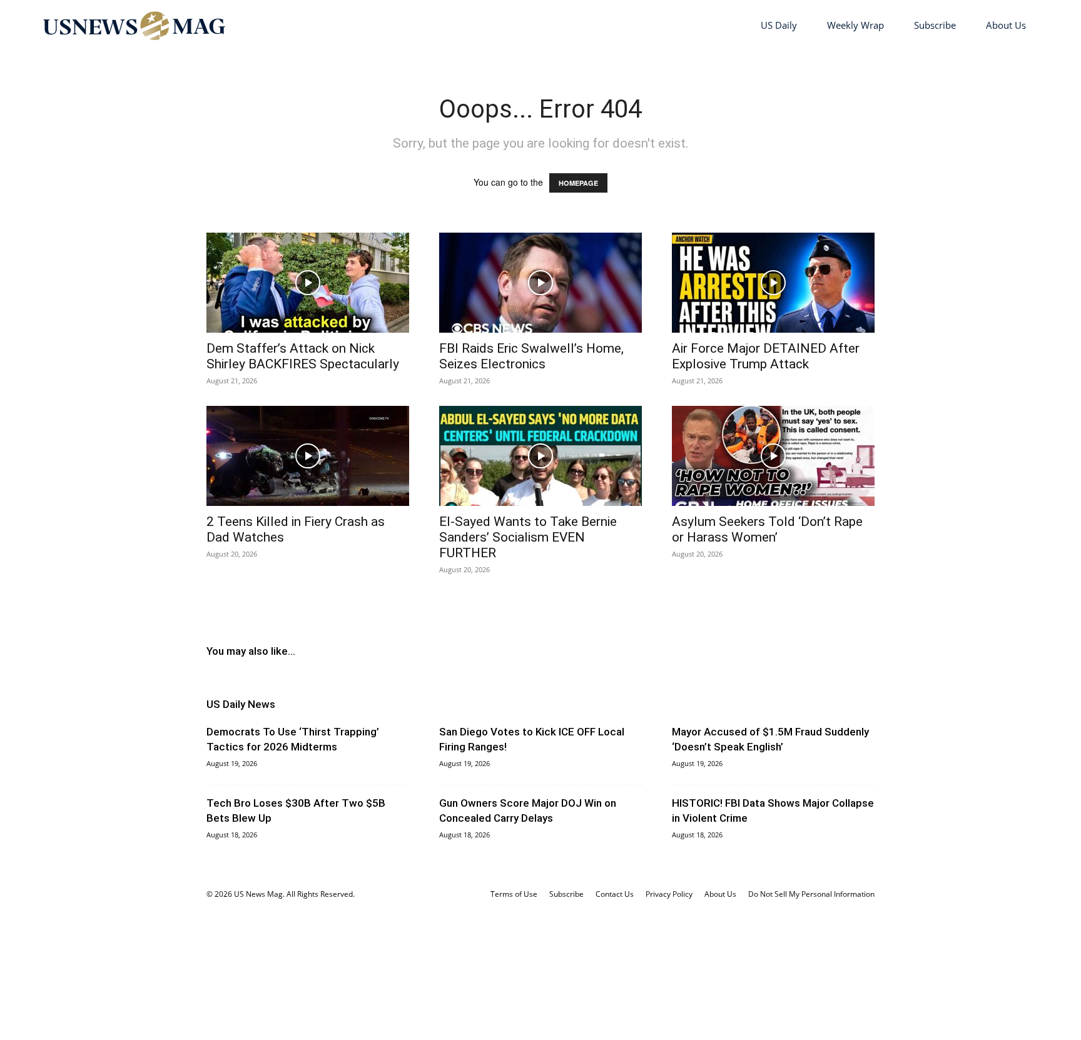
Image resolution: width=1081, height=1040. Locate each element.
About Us (1006, 25)
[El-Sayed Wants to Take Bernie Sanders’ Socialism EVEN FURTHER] (540, 456)
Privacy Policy (669, 894)
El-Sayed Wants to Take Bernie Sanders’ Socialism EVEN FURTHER (528, 537)
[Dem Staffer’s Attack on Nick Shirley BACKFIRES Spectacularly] (307, 283)
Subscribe (935, 25)
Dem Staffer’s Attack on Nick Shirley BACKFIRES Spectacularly (302, 356)
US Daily (779, 25)
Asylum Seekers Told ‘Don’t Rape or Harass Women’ (767, 529)
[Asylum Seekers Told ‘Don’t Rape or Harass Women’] (773, 456)
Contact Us (615, 894)
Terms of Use (513, 894)
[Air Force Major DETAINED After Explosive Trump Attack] (773, 283)
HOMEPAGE (578, 183)
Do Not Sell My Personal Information (811, 894)
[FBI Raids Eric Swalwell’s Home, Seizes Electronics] (540, 283)
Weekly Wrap (855, 25)
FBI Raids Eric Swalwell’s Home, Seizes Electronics (531, 356)
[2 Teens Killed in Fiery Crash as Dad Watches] (307, 456)
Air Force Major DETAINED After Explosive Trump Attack (766, 356)
